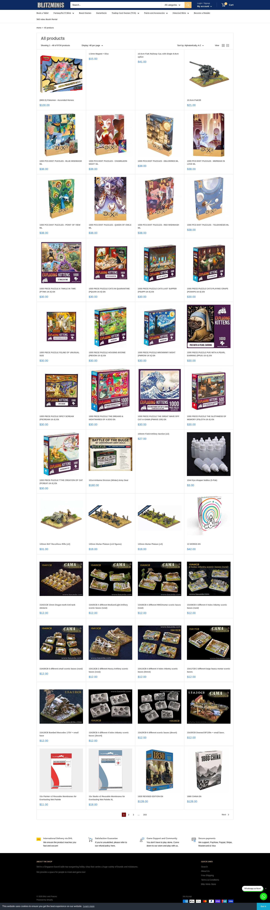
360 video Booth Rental (47, 19)
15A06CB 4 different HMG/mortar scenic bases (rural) (159, 606)
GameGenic (101, 13)
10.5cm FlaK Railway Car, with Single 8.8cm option (158, 55)
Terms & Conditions (210, 880)
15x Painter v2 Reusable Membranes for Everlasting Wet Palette (58, 798)
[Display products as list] (228, 45)
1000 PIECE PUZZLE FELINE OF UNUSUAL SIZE (59, 354)
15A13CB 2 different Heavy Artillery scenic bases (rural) (108, 670)
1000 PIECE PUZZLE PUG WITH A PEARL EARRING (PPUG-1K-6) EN (206, 354)
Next (224, 814)
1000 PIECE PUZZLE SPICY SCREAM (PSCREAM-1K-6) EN (57, 418)
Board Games (85, 13)
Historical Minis (179, 13)
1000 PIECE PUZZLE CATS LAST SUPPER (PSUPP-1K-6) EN (157, 290)
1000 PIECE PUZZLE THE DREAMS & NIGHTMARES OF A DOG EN (106, 418)
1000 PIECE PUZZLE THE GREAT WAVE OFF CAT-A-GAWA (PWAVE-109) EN (158, 418)
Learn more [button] (88, 906)
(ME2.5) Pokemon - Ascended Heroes (57, 100)
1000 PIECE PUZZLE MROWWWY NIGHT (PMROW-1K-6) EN (157, 354)
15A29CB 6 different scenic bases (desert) (157, 732)
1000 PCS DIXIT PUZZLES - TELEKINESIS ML (208, 225)
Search (204, 866)
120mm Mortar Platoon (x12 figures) (105, 544)
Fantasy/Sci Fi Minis (62, 13)
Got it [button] (263, 906)
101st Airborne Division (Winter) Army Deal (108, 480)
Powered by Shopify (45, 900)
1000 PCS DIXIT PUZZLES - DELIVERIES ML (158, 161)
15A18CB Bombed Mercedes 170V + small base (59, 734)
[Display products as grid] (223, 45)
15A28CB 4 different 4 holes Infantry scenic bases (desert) (109, 734)
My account (203, 6)
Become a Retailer (202, 13)
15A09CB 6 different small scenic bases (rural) (61, 669)
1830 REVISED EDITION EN (150, 796)
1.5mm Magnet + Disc (99, 54)
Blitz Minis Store (208, 884)
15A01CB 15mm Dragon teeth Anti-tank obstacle (57, 606)
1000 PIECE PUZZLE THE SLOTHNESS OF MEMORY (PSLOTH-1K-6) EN (206, 418)
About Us (205, 871)
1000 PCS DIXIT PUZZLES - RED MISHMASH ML (158, 226)
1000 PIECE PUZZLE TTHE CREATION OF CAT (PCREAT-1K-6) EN (61, 481)
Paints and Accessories (154, 13)
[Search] (188, 5)
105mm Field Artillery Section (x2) (153, 434)
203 (145, 815)
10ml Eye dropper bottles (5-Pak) (202, 480)
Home (39, 28)
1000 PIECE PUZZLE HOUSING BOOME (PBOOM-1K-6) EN (107, 354)
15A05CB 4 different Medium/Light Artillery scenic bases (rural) (108, 606)
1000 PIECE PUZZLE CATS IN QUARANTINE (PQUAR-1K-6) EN (109, 290)
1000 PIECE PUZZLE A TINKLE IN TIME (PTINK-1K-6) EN (58, 290)
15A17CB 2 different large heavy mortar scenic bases (208, 670)
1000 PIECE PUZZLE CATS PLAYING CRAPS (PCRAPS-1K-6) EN (207, 290)
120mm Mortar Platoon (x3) (150, 544)
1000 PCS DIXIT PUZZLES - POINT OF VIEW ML (60, 226)
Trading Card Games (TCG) (124, 13)
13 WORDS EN (194, 544)
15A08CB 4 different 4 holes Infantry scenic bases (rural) (207, 606)
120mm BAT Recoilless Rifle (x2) (55, 544)
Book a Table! (43, 13)
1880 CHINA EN (194, 796)
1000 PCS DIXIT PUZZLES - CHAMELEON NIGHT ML (108, 162)
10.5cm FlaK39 (194, 100)
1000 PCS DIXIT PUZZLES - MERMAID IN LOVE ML (206, 162)
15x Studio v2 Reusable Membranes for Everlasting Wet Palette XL (107, 798)
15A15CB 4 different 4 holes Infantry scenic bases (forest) (158, 670)
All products (49, 28)
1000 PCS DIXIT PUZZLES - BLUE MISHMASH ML (61, 162)
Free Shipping (207, 875)
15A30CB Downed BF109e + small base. (205, 732)
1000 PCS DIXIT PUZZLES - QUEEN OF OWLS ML (110, 226)
